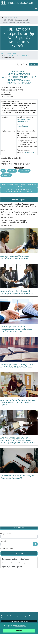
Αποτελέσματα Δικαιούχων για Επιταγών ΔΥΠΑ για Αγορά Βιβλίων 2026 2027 (18, 365)
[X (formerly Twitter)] (26, 64)
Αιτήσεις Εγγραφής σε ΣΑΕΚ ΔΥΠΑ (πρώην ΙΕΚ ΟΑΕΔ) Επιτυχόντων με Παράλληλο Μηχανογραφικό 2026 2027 (18, 440)
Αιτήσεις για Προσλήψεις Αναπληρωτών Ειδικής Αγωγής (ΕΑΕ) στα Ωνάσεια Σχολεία (18, 205)
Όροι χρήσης (14, 616)
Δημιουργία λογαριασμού (11, 567)
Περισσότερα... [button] (21, 626)
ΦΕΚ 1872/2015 (30, 152)
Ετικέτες (31, 616)
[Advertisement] (19, 504)
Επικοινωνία (5, 616)
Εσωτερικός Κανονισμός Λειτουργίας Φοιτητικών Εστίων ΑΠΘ (17, 476)
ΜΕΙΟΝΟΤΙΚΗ (6, 175)
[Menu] (36, 8)
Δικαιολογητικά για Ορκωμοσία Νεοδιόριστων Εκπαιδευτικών (14, 257)
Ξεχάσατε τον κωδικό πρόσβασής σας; (15, 559)
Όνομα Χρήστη (5, 534)
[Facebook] (17, 64)
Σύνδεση (19, 553)
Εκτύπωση (33, 64)
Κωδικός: (3, 541)
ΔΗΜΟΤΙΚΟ (12, 171)
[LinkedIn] (22, 64)
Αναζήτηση (23, 616)
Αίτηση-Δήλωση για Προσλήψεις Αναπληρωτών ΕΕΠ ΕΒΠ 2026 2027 (14, 221)
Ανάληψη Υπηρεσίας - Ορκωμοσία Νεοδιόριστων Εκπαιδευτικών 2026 (16, 292)
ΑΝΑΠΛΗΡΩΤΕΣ (24, 171)
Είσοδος (3, 618)
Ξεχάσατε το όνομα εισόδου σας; (13, 563)
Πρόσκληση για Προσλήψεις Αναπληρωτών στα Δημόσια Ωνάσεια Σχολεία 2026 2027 (18, 213)
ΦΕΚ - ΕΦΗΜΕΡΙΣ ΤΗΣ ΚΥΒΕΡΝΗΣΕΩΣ (16, 56)
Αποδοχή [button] (19, 630)
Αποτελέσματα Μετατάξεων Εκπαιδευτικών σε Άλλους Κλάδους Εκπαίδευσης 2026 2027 (16, 329)
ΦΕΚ (3, 171)
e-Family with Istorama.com (19, 621)
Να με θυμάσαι (8, 548)
